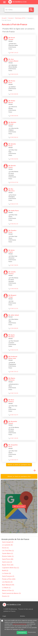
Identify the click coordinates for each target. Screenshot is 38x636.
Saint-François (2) (8, 576)
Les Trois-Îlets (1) (8, 550)
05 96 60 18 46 (14, 350)
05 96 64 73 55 (14, 204)
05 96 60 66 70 (14, 459)
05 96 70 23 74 (14, 414)
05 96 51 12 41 (14, 308)
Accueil (4, 18)
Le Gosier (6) (6, 573)
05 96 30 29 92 (14, 159)
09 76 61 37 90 (14, 182)
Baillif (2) (5, 570)
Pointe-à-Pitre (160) (8, 579)
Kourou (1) (5, 596)
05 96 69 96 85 (14, 328)
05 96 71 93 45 (14, 438)
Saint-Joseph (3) (7, 542)
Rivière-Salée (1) (8, 556)
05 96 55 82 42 (14, 137)
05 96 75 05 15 (14, 371)
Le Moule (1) (6, 587)
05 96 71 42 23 (14, 52)
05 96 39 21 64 (14, 223)
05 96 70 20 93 (14, 393)
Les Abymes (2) (7, 582)
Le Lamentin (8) (7, 545)
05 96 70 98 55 (14, 265)
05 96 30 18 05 (14, 74)
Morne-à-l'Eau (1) (8, 590)
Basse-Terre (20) (7, 565)
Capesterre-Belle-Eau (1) (10, 567)
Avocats (10, 18)
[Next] (34, 470)
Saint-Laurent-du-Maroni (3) (11, 593)
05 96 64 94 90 (14, 115)
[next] (34, 470)
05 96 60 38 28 (14, 288)
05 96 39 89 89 (14, 94)
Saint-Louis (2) (7, 562)
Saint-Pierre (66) (7, 559)
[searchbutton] (31, 9)
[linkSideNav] (4, 2)
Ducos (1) (5, 548)
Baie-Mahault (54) (8, 585)
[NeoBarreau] (17, 4)
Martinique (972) (20, 18)
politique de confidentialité (19, 624)
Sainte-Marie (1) (7, 553)
